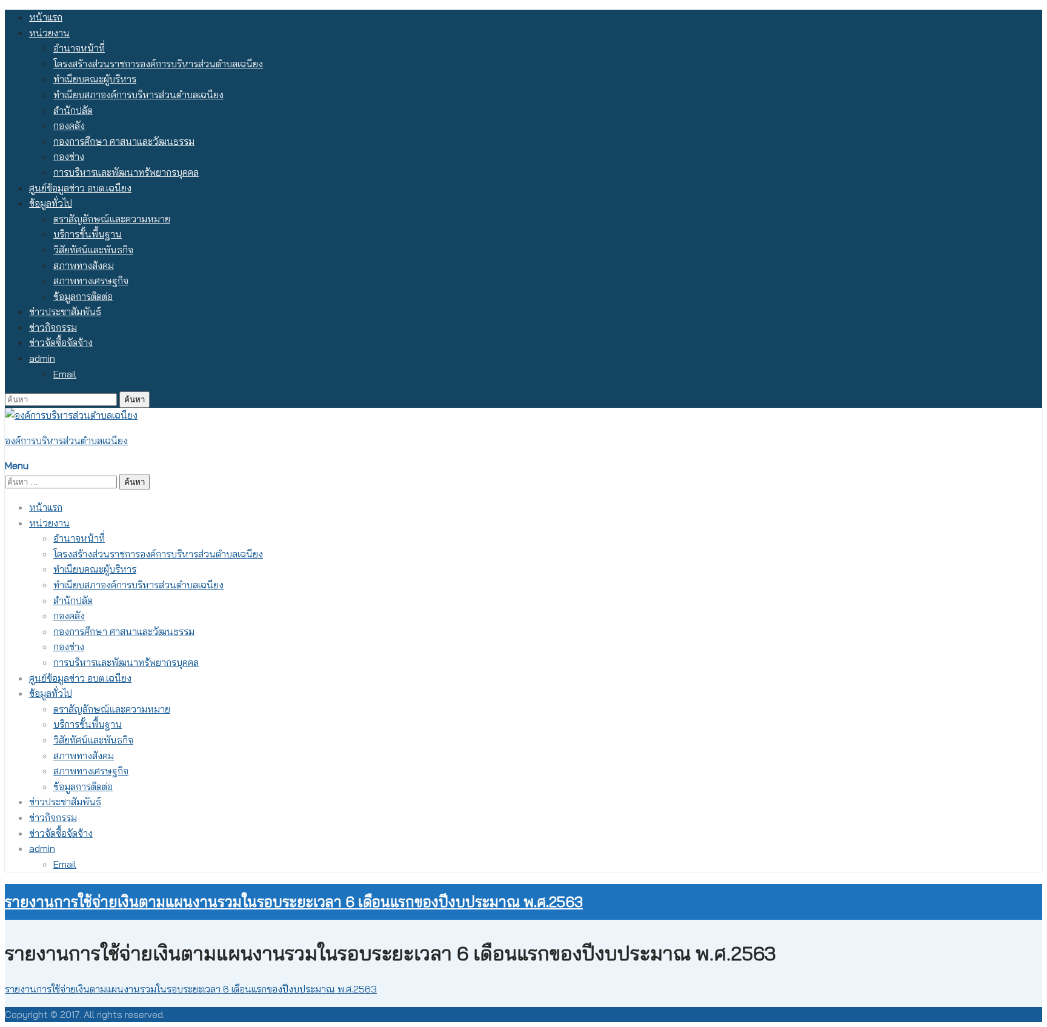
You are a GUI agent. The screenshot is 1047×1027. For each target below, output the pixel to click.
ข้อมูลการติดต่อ (83, 296)
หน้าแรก (45, 17)
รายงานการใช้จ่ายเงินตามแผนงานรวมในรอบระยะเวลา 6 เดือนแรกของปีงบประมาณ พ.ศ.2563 (294, 901)
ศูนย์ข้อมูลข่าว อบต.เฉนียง (80, 188)
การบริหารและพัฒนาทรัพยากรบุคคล (126, 172)
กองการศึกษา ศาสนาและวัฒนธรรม (123, 141)
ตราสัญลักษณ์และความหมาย (111, 219)
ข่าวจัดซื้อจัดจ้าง (61, 342)
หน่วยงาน (49, 33)
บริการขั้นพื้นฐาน (87, 234)
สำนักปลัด (73, 110)
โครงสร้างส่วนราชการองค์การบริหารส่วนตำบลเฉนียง (158, 64)
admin (42, 358)
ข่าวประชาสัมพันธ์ (65, 311)
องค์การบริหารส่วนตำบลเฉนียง (66, 440)
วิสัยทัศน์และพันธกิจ (93, 250)
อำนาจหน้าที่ (79, 48)
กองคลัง (69, 125)
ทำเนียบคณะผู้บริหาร (94, 79)
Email (64, 374)
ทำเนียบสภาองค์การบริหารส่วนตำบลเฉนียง (138, 94)
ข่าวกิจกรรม (53, 327)
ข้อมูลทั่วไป (50, 203)
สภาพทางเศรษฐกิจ (90, 280)
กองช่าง (68, 156)
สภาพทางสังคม (83, 265)
